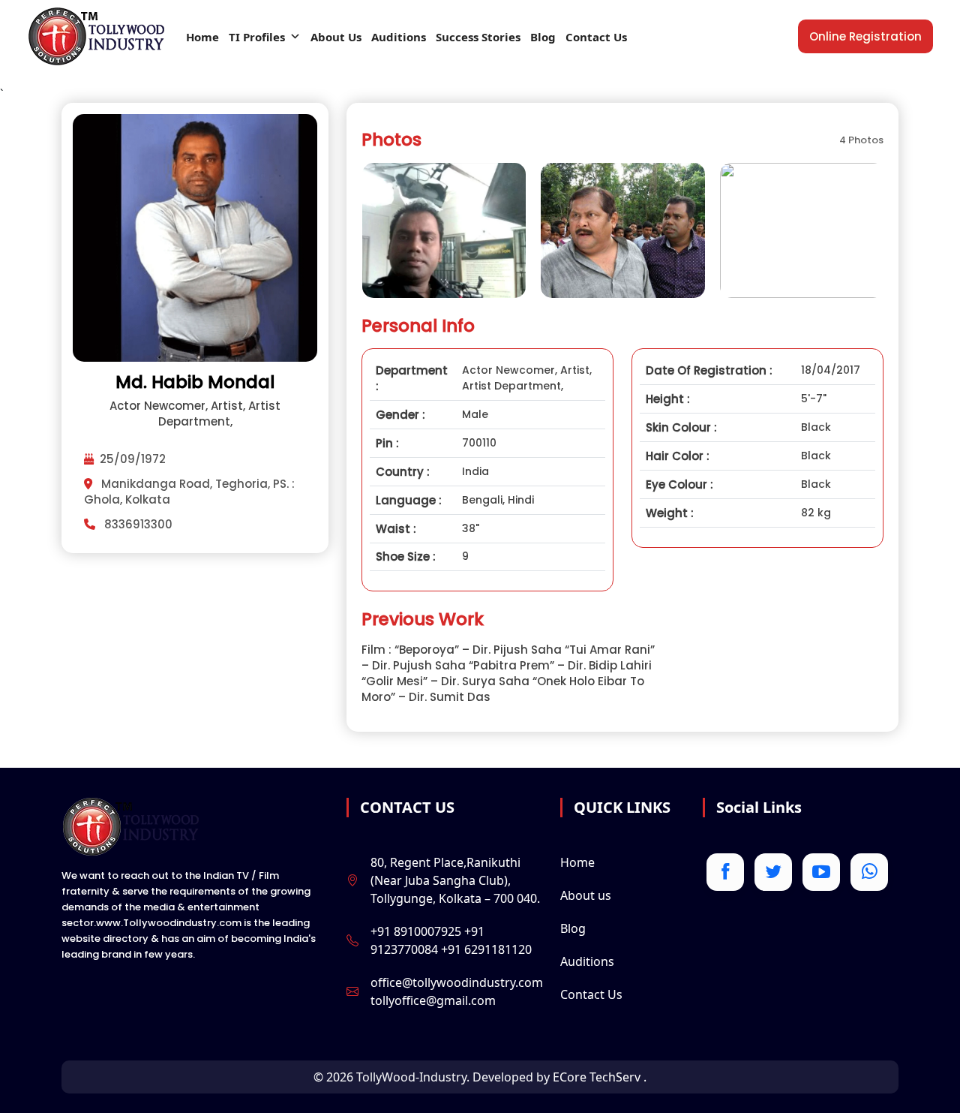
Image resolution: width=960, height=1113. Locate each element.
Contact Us (596, 36)
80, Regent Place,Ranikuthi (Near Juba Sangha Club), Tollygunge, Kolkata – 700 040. (455, 880)
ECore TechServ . (599, 1077)
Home (202, 36)
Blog (543, 36)
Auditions (398, 36)
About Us (336, 36)
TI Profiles (257, 36)
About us (585, 895)
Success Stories (478, 36)
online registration (865, 36)
